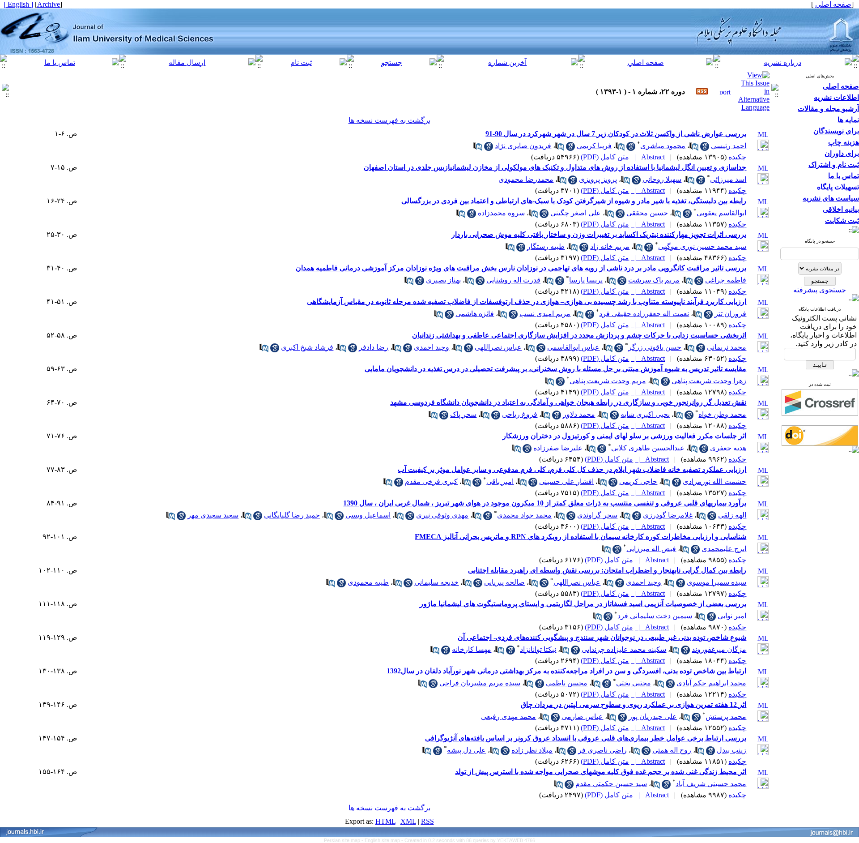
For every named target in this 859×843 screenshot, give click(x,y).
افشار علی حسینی (566, 481)
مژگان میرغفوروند (719, 649)
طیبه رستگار (546, 246)
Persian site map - (344, 840)
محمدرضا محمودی (525, 179)
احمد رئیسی (728, 146)
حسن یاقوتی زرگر (654, 347)
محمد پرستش (726, 716)
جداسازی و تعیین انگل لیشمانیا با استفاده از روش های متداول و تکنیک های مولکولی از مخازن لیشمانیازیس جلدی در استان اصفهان (555, 167)
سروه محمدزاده (501, 213)
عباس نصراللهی (498, 347)
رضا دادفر (373, 347)
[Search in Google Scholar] (704, 148)
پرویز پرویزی (598, 179)
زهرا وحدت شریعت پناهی (709, 381)
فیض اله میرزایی (651, 548)
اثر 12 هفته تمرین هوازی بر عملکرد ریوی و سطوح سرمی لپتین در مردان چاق (633, 704)
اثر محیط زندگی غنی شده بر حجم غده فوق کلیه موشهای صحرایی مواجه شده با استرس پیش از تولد (600, 771)
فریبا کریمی (594, 146)
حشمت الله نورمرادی (714, 481)
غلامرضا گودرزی (668, 515)
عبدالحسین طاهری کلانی (648, 448)
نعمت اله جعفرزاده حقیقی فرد (644, 313)
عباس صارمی (582, 716)
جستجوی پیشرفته (819, 290)
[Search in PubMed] (693, 148)
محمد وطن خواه (722, 414)
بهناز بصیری (443, 280)
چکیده (737, 157)
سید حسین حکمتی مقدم (611, 783)
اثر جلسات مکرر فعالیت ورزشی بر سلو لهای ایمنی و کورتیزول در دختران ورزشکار (624, 436)
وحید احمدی (431, 347)
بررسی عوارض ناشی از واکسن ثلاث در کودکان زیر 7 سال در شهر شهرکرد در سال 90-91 (615, 133)
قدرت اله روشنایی (513, 280)
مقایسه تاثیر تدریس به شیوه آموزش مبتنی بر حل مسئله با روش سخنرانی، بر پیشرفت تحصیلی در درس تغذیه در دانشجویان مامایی (555, 368)
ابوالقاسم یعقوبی (721, 213)
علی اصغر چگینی (575, 213)
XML (408, 821)
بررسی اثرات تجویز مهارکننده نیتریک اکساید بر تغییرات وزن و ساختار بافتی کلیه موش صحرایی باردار (598, 234)
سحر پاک (463, 414)
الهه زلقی (732, 515)
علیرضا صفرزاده (558, 448)
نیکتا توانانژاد (538, 649)
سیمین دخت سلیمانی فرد (654, 616)
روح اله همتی (671, 750)
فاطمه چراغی (725, 280)
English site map (383, 840)
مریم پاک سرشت (654, 280)
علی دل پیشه (466, 750)
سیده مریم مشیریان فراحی (479, 683)
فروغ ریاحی (519, 414)
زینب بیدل (731, 750)
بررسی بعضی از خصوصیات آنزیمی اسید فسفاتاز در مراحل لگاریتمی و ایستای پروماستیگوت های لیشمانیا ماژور (583, 604)
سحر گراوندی (597, 515)
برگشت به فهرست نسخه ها (389, 120)
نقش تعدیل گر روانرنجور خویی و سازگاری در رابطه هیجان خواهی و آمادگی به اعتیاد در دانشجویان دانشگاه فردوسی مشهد (568, 402)
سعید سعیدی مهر (212, 515)
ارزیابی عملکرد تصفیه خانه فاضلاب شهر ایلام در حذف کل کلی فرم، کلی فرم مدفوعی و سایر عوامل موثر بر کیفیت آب (572, 469)
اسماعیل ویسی (368, 515)
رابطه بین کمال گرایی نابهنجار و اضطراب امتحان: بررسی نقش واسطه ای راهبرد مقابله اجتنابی (607, 570)
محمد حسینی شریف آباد (711, 783)
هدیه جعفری (728, 448)
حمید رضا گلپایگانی (292, 515)
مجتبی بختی (633, 683)
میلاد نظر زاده (532, 750)
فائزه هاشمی (474, 313)
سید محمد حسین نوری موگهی (702, 246)
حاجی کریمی (638, 481)
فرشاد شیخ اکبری (307, 347)
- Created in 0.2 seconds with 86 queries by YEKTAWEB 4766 (468, 840)
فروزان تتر (730, 313)
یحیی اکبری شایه (645, 414)
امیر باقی (500, 481)
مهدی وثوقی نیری (442, 515)
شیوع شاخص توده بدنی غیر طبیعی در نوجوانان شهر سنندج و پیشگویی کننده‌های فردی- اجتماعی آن (602, 637)
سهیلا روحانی (661, 179)
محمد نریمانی (726, 347)
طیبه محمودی (368, 582)
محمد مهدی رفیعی (508, 716)
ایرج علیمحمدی (724, 548)
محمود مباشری (662, 146)
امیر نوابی (732, 616)
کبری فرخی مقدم (431, 481)
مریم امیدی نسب (544, 313)
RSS (427, 821)
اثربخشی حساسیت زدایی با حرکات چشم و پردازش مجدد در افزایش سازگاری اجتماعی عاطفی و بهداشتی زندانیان (579, 335)
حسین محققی (647, 213)
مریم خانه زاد (609, 246)
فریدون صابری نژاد (523, 146)
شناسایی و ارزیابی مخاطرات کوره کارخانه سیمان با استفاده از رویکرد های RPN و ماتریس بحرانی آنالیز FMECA (580, 536)
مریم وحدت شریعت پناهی (608, 381)
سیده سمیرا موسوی (716, 582)
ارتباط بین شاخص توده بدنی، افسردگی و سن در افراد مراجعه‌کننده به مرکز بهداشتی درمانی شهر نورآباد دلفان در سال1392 (566, 671)
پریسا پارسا (586, 280)
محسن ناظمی (566, 683)
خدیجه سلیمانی (436, 582)
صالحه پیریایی (504, 582)
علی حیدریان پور (653, 716)
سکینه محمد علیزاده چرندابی (624, 649)
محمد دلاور (579, 414)
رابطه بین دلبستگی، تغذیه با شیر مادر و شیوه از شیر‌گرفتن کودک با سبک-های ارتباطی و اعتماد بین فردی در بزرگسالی (573, 201)
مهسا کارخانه (471, 649)
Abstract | (648, 157)
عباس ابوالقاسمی (573, 347)
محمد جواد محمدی (524, 515)
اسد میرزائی (728, 179)
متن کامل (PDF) (605, 157)
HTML (385, 821)
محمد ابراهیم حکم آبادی (711, 683)
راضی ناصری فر (602, 750)
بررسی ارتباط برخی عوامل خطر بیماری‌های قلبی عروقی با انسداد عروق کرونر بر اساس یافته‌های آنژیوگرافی (585, 738)
